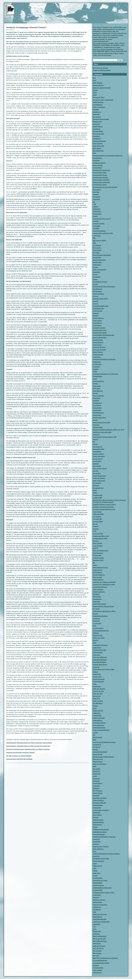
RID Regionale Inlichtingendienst (103, 757)
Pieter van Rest (98, 701)
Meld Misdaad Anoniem (100, 567)
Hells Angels (97, 386)
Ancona (95, 90)
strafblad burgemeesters (101, 829)
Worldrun (96, 965)
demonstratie (97, 250)
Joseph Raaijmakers (99, 476)
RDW (94, 739)
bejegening (96, 124)
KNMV (95, 493)
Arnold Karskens (98, 102)
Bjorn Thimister (98, 143)
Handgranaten (97, 376)
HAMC (95, 371)
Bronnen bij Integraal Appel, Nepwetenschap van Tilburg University (28, 749)
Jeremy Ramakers (99, 456)
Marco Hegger (97, 543)
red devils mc (97, 744)
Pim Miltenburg (98, 703)
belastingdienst (98, 126)
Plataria (95, 706)
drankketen (96, 272)
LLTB (94, 531)
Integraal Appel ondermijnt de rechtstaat (19, 759)
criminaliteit (96, 226)
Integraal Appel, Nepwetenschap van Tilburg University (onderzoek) (28, 746)
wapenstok (96, 934)
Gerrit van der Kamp (99, 349)
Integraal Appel (98, 427)
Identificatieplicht (98, 412)
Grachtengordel (98, 354)
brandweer (96, 160)
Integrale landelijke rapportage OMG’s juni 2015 (108, 429)
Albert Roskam (97, 83)
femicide (95, 315)
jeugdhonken (97, 461)
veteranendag (97, 902)
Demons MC (97, 248)
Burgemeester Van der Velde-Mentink (105, 187)
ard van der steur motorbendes (103, 100)
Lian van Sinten (98, 521)
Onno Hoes (96, 655)
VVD (94, 926)
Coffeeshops (97, 211)
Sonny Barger (97, 815)
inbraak (95, 420)
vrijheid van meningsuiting (101, 921)
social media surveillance (101, 810)
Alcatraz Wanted (98, 85)
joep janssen (97, 466)
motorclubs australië (99, 604)
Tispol (95, 863)
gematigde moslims (99, 328)
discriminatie (97, 257)
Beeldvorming (97, 121)
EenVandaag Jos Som (100, 282)
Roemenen (96, 778)
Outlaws (95, 672)
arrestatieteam (97, 104)
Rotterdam (96, 788)
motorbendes (97, 599)
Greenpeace (97, 357)
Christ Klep (96, 199)
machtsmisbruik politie (100, 538)
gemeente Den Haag (99, 330)
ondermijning (97, 647)
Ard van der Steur (98, 97)
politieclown (96, 713)
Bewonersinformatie (99, 141)
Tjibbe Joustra (97, 866)
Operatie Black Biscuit (100, 664)
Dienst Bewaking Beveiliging (102, 255)
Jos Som (95, 471)
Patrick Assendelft (98, 679)
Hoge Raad (96, 398)
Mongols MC (97, 596)
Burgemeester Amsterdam (101, 170)
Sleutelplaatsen (98, 805)
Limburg (95, 526)
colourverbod (97, 214)
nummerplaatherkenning (101, 630)
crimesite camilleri (98, 223)
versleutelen (97, 895)
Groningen (96, 366)
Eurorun (95, 303)
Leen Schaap (97, 512)
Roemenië (96, 781)
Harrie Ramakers (98, 381)
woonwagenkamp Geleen (101, 963)
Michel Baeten (97, 572)
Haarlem (95, 369)
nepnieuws (96, 618)
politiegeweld (97, 715)
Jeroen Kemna (97, 459)
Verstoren (96, 897)
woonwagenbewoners (100, 960)
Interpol (95, 439)
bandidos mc (97, 112)
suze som (96, 844)
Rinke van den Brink (99, 764)
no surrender (97, 623)
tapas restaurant (98, 849)
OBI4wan (96, 633)
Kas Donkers (97, 483)
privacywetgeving (98, 725)
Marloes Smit (97, 555)
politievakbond (97, 720)
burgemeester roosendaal (101, 182)
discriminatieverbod (99, 260)
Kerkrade (96, 485)
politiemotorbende (99, 718)
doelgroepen (97, 265)
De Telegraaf (97, 245)
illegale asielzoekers (99, 417)
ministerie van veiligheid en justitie (104, 584)
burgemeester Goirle (99, 172)
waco (94, 929)
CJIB (94, 204)
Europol (95, 301)
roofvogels (96, 786)
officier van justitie (98, 638)
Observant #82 (98, 635)
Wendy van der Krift (99, 938)
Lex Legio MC (97, 519)
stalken (95, 827)
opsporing (96, 667)
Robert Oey (96, 774)
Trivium (95, 875)
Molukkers (96, 594)
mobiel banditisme (99, 592)
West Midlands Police (100, 941)
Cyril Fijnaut (97, 235)
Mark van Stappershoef (100, 550)
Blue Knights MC (98, 151)
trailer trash (96, 873)
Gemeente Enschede (100, 332)
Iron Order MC (97, 447)
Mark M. (95, 548)
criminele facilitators (99, 231)
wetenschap (97, 943)
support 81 (96, 839)
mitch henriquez (98, 589)
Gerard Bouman (98, 342)
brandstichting (97, 158)
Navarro (95, 613)
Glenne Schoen (98, 352)
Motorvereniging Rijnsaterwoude (103, 606)
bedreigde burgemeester (101, 119)
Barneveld (96, 114)
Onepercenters (98, 652)
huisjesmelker (97, 408)
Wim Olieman (97, 953)
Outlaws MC (97, 674)
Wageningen (97, 931)
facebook (96, 313)
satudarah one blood (99, 798)
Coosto (95, 216)
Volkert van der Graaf (100, 914)
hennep (95, 393)
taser (94, 851)
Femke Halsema (98, 318)
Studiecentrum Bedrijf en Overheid (104, 837)
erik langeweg (97, 291)
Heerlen (95, 383)
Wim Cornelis (97, 951)
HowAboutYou (97, 403)
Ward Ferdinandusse (99, 936)
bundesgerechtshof (99, 163)
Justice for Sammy (99, 478)
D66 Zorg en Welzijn (99, 240)
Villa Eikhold (97, 909)
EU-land (95, 296)
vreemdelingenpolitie (99, 919)
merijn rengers (97, 570)
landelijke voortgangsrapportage (103, 507)
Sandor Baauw (97, 793)
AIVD (94, 80)
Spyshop (95, 817)
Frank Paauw (97, 325)
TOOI (94, 868)
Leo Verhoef (97, 516)
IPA (94, 442)
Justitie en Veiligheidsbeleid (102, 70)
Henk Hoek (96, 388)
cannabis (96, 194)
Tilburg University (98, 861)
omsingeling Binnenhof (100, 645)
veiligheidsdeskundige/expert (102, 888)
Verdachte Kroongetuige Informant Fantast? (26, 27)
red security (96, 747)
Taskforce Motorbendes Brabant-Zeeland (106, 854)
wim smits (96, 955)
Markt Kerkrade (98, 553)
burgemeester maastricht (101, 180)
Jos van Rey (97, 473)
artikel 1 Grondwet (99, 107)
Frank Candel (97, 320)
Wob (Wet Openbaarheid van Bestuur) (105, 958)
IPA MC (95, 444)
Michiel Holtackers (99, 575)
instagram (96, 425)
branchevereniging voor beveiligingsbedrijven (107, 155)
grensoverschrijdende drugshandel (104, 359)
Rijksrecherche (98, 761)
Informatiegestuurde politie (101, 422)
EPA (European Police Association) (104, 286)
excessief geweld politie (100, 306)
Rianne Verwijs (97, 754)
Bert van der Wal (98, 134)
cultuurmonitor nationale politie (103, 233)
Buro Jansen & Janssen (100, 43)
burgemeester (97, 167)
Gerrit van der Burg (99, 347)
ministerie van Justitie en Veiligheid (104, 582)
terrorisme (96, 856)
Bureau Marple (98, 165)
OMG (94, 643)
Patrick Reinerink (98, 681)
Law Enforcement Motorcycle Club (104, 509)
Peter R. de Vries (98, 691)
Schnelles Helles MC (99, 803)
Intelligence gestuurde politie (102, 432)
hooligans (96, 400)
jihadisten (96, 463)
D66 (94, 238)
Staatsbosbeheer (98, 822)
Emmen (95, 284)
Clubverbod (96, 209)
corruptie (96, 221)
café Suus (96, 192)
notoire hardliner (98, 628)
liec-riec (95, 524)
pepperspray (97, 686)
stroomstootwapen (99, 834)
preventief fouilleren (99, 723)
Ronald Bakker (97, 783)
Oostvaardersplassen (100, 660)
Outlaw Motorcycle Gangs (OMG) (104, 669)
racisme (95, 732)
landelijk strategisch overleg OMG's (104, 504)
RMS (94, 766)
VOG (94, 912)
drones (95, 274)
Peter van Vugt (97, 693)
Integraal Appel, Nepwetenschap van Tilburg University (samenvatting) (29, 742)
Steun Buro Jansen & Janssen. (103, 49)
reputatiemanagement (100, 752)
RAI (94, 735)
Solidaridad (96, 812)
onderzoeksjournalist (99, 650)
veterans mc (97, 907)
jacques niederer (98, 454)
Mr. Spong (96, 609)
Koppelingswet (97, 495)
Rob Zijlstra (96, 769)
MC (94, 562)
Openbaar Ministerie (99, 662)
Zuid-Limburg (97, 972)
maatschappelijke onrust (101, 536)
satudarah (96, 795)
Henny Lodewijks (98, 396)
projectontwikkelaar (99, 727)
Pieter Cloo (96, 698)
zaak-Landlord (97, 970)
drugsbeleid (96, 277)
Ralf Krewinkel (97, 737)
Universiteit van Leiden (100, 880)
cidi (94, 202)
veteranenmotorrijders (100, 904)
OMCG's (95, 640)
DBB (94, 243)
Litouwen (96, 529)
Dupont (95, 279)
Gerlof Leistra (97, 345)
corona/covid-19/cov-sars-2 (102, 218)
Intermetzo (96, 434)
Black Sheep (97, 148)
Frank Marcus (97, 323)
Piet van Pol (97, 696)
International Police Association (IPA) (105, 437)
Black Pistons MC (98, 146)
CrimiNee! (96, 228)
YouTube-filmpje (98, 968)
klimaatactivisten (98, 488)
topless (95, 870)
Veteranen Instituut (99, 900)
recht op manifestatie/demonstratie (104, 742)
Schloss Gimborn (98, 800)
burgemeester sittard (99, 184)
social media (97, 807)
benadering (96, 129)
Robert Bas (96, 771)
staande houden (98, 820)
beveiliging (96, 136)
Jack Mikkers (97, 451)
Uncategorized (97, 878)
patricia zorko (97, 676)
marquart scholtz (98, 558)
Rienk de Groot (98, 759)
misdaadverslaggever (100, 587)
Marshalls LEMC (98, 560)
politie (95, 708)
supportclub (96, 841)
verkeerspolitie (97, 890)
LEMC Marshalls (98, 514)
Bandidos (96, 109)
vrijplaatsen (96, 924)
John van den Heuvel (100, 468)
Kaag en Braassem (99, 480)
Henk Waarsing (98, 391)
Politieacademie (98, 710)
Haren (95, 379)
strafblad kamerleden (100, 832)
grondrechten (97, 364)
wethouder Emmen (99, 946)
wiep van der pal (98, 948)
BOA (94, 153)
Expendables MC (98, 308)
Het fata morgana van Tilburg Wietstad (18, 756)
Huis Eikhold (97, 405)
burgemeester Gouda (100, 175)
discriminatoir (97, 262)
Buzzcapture (97, 189)
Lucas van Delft (98, 533)
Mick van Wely (97, 577)
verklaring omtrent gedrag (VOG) (103, 892)
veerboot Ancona (98, 885)
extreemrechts (97, 311)
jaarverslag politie (98, 449)
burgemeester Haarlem (100, 177)
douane (95, 267)
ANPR (95, 92)
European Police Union (100, 298)
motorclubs (96, 601)
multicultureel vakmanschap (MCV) (104, 611)
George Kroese (98, 340)
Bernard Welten (98, 131)
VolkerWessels (97, 917)
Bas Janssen (97, 117)
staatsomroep (97, 824)
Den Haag (96, 252)
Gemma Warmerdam (100, 337)
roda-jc (95, 776)
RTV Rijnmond (97, 790)
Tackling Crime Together (101, 846)
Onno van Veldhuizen (100, 657)
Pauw (94, 684)
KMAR (95, 490)
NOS (94, 625)
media (95, 565)
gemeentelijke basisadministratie (103, 335)
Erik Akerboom (97, 289)
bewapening (97, 138)
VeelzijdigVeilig (97, 883)
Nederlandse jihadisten (100, 616)
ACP (94, 78)
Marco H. (96, 541)
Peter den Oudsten (99, 689)
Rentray (95, 749)
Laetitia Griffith (97, 497)
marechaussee (98, 546)
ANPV (95, 95)
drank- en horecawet (99, 269)
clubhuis (95, 206)
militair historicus (98, 579)
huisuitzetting (97, 410)
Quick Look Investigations (101, 730)
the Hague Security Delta (101, 858)
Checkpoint (96, 197)
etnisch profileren (98, 294)
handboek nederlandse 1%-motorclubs (105, 374)
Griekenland (97, 362)
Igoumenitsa (97, 415)
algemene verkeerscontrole (102, 88)
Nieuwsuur (96, 621)
